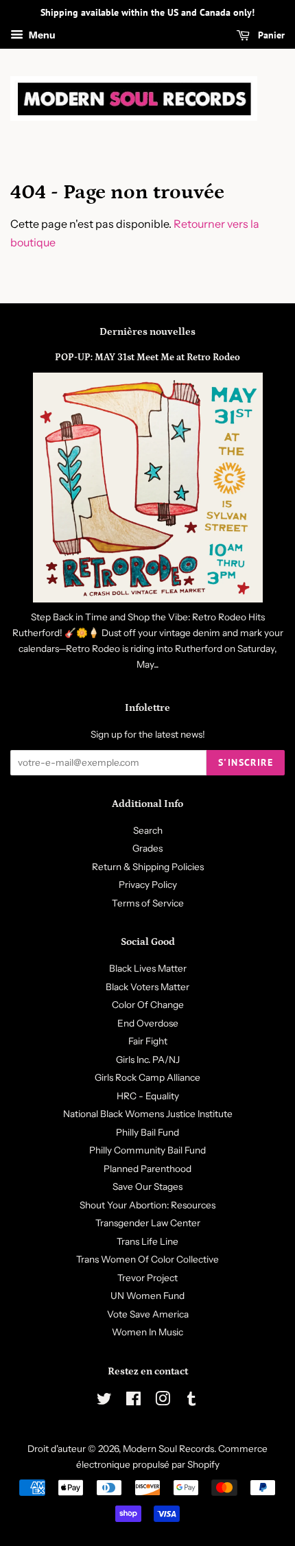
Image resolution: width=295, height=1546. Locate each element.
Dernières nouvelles (147, 332)
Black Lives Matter (148, 968)
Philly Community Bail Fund (147, 1150)
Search (148, 830)
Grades (147, 848)
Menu (41, 35)
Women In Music (147, 1331)
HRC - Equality (148, 1095)
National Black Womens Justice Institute (148, 1113)
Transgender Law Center (147, 1222)
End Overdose (147, 1023)
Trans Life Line (147, 1241)
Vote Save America (148, 1314)
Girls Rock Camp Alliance (147, 1077)
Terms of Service (148, 903)
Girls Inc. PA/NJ (148, 1059)
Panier (270, 35)
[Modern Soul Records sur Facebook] (133, 1401)
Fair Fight (147, 1040)
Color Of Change (148, 1004)
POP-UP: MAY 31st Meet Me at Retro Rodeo (147, 357)
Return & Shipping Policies (148, 866)
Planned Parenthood (147, 1168)
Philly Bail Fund (147, 1132)
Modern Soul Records (168, 1448)
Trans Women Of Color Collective (147, 1259)
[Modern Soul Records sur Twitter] (104, 1401)
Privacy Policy (148, 884)
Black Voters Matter (147, 986)
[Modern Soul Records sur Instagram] (162, 1401)
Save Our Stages (147, 1186)
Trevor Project (147, 1277)
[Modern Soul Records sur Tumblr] (191, 1401)
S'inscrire (245, 762)
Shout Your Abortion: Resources (147, 1204)
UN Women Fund (147, 1295)
